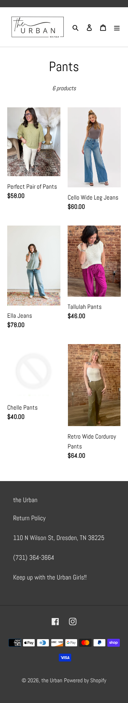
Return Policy (29, 518)
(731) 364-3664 (33, 557)
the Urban (51, 680)
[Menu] (117, 27)
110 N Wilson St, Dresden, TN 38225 (58, 537)
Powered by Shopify (85, 680)
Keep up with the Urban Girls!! (50, 577)
